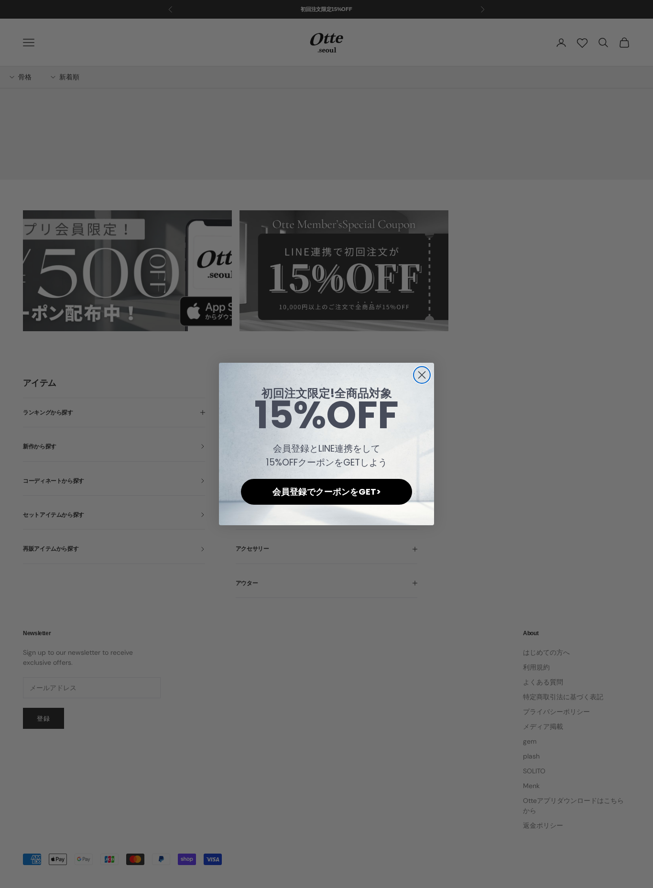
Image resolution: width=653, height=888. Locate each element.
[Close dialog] (422, 375)
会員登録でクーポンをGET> (326, 492)
